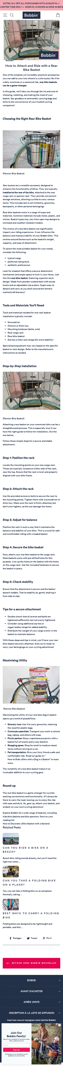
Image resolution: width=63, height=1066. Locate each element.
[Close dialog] (59, 1025)
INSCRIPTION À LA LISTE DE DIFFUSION (31, 1013)
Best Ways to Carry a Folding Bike (31, 915)
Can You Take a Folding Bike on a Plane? (29, 882)
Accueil (9, 60)
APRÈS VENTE (32, 1002)
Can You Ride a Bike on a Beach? (25, 850)
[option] (31, 5)
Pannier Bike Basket (13, 173)
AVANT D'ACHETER (31, 991)
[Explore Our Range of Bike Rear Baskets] (31, 167)
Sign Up (16, 1050)
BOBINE (31, 980)
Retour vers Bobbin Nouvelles (34, 963)
